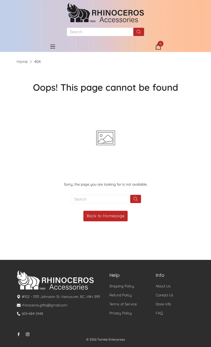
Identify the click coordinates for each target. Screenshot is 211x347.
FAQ (159, 313)
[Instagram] (28, 334)
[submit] (138, 32)
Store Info (163, 304)
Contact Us (164, 295)
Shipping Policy (121, 286)
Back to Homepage (106, 215)
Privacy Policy (120, 313)
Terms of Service (123, 304)
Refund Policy (120, 295)
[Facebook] (19, 334)
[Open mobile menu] (52, 46)
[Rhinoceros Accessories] (105, 13)
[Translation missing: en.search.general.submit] (135, 199)
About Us (163, 286)
